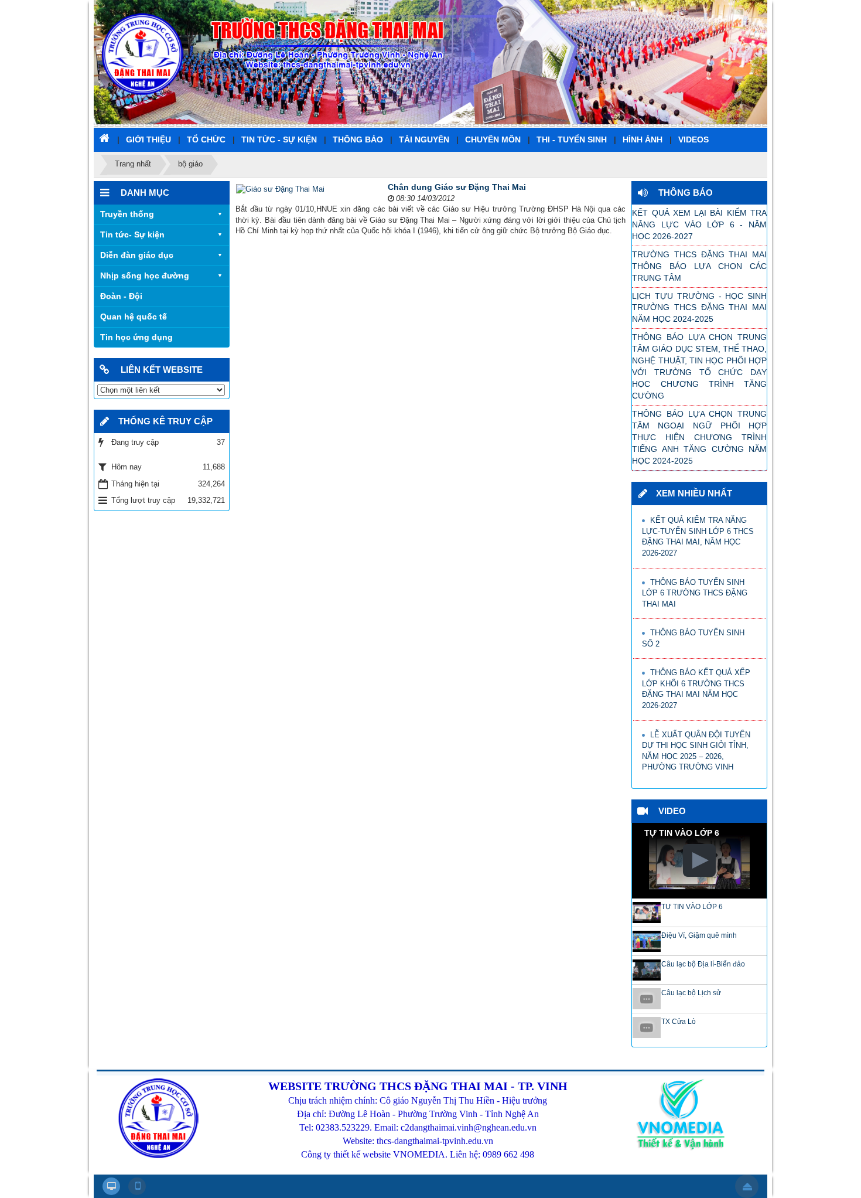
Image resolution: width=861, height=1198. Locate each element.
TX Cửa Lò (678, 1021)
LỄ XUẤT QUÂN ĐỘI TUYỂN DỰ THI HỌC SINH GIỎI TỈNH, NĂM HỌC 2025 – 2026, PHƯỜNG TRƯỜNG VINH (696, 751)
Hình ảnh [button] (642, 139)
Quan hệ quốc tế (133, 316)
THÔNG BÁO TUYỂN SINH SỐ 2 (693, 638)
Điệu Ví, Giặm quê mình (699, 935)
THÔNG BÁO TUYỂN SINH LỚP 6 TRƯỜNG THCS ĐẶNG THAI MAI (694, 593)
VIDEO (672, 811)
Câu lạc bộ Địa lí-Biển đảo (703, 964)
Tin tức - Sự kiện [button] (279, 139)
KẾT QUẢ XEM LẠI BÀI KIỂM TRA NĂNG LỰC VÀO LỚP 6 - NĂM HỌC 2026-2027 (699, 224)
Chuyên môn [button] (493, 139)
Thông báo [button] (358, 139)
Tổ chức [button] (206, 139)
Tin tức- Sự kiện (132, 234)
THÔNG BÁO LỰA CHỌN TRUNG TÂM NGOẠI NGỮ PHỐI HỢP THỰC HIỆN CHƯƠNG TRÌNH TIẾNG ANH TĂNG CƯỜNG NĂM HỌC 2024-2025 (699, 437)
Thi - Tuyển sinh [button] (572, 139)
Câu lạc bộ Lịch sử (691, 993)
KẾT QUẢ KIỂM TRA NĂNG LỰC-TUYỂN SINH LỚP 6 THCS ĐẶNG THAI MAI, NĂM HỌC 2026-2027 (698, 536)
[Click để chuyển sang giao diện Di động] (137, 1186)
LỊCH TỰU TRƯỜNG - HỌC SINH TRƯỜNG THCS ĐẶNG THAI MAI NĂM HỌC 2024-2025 (699, 307)
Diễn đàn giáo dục (136, 255)
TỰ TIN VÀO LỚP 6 (692, 907)
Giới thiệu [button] (148, 139)
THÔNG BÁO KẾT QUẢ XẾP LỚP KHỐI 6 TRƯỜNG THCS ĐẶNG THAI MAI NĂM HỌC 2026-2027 (696, 689)
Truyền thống (127, 214)
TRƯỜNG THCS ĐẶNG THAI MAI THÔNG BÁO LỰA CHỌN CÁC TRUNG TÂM (699, 266)
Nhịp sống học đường (144, 275)
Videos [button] (693, 139)
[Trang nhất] (105, 138)
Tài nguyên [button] (424, 139)
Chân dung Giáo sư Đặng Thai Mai (457, 187)
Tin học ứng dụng (136, 337)
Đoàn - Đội (121, 296)
